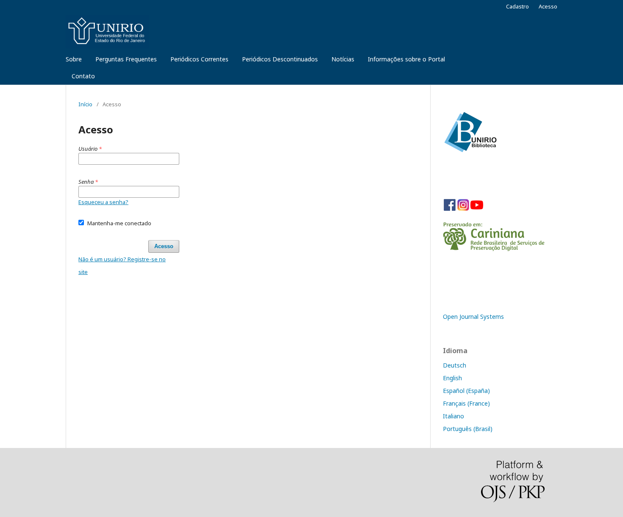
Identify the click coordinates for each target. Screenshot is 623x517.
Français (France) (466, 403)
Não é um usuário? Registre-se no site (122, 265)
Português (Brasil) (467, 429)
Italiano (453, 416)
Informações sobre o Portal (406, 59)
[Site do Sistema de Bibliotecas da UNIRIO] (470, 151)
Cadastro (517, 6)
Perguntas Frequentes (126, 59)
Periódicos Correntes (199, 59)
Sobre (74, 59)
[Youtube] (477, 209)
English (452, 378)
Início (85, 104)
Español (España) (466, 391)
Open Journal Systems (473, 316)
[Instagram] (463, 209)
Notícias (342, 59)
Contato (83, 76)
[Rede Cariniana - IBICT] (494, 249)
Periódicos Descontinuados (280, 59)
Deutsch (454, 365)
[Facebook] (449, 209)
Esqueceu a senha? (103, 202)
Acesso (548, 6)
